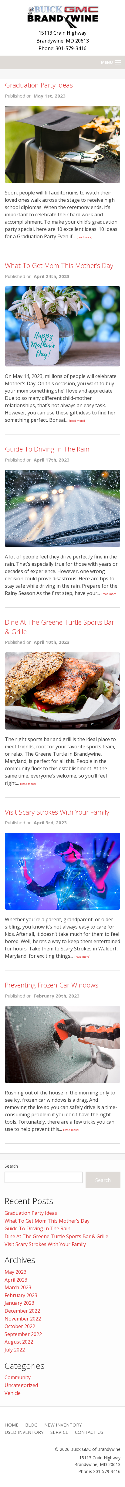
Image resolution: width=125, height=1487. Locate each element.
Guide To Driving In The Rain (47, 448)
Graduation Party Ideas (39, 84)
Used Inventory (24, 1432)
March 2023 (18, 1287)
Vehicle (13, 1393)
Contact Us (89, 1432)
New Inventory (63, 1425)
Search (11, 1166)
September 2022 (23, 1334)
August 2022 (19, 1341)
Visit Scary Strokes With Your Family (57, 811)
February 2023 (21, 1295)
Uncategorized (21, 1385)
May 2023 (15, 1272)
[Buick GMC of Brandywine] (62, 15)
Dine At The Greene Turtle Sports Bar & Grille (56, 1236)
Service (59, 1432)
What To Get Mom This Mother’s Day (59, 265)
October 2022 (20, 1326)
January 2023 (19, 1303)
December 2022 (22, 1310)
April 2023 (16, 1279)
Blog (31, 1425)
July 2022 (15, 1349)
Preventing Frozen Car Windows (51, 984)
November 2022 (23, 1318)
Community (18, 1377)
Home (12, 1425)
